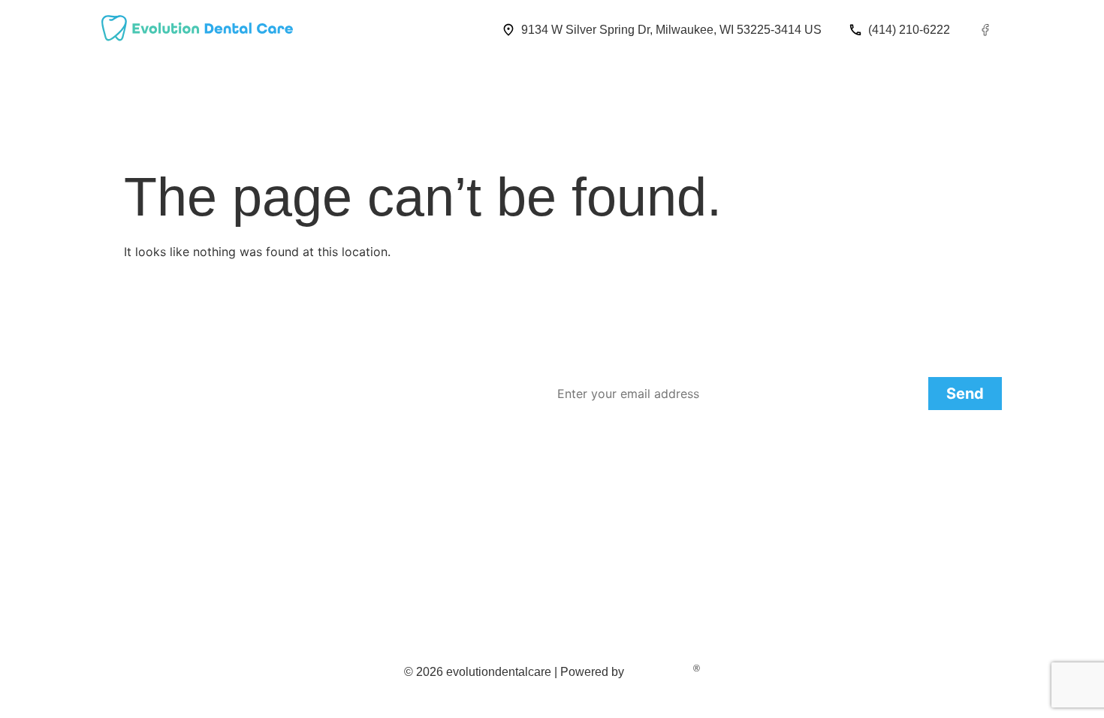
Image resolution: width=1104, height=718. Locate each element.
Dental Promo (840, 78)
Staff (173, 78)
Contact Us (473, 78)
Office (228, 78)
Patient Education (727, 78)
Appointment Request (591, 78)
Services (294, 78)
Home (118, 78)
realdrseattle (660, 671)
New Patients (379, 78)
